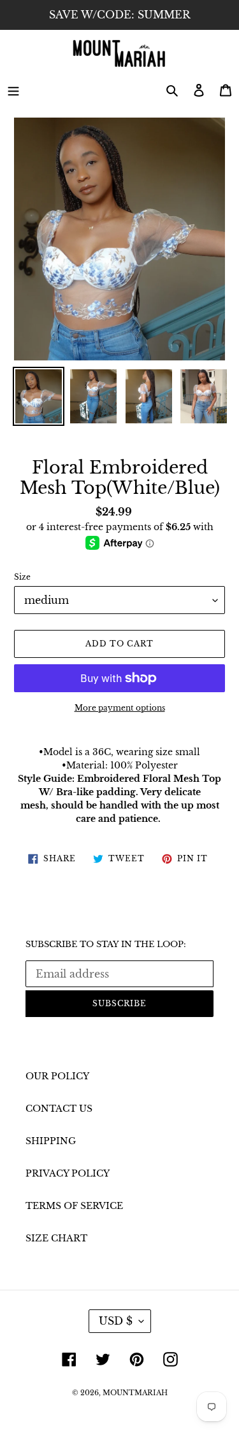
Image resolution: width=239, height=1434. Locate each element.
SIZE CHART (56, 1238)
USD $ (116, 1320)
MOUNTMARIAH (135, 1392)
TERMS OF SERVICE (74, 1206)
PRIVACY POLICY (67, 1173)
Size (22, 577)
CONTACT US (58, 1108)
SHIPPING (50, 1141)
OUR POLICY (57, 1076)
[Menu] (13, 90)
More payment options (120, 708)
